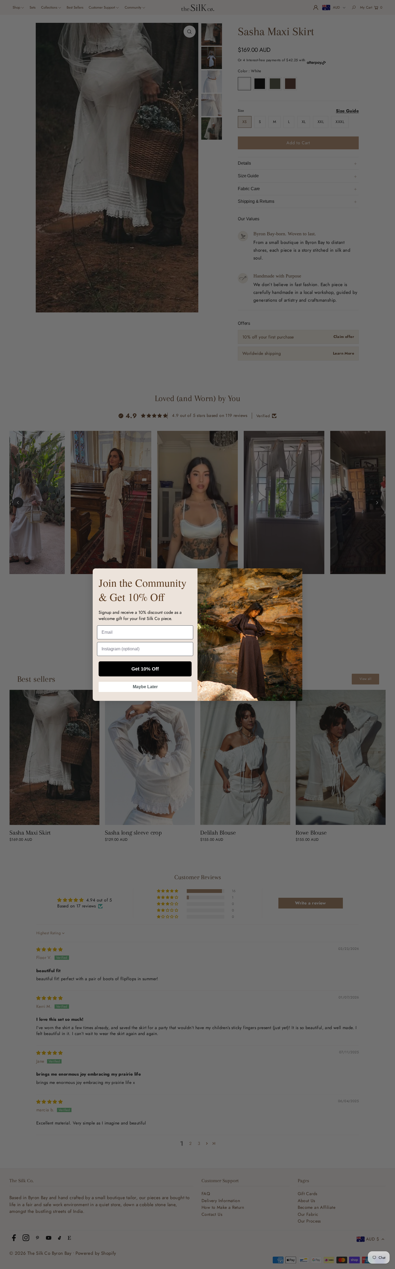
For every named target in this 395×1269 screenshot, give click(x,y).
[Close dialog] (295, 577)
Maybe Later (145, 686)
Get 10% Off (145, 669)
